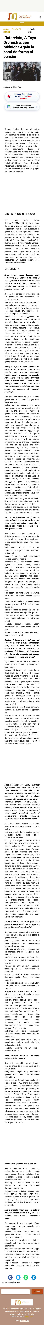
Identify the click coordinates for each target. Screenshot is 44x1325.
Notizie (6, 32)
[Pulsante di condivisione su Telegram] (33, 1277)
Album (6, 29)
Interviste (16, 29)
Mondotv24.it (24, 1321)
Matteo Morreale (28, 1316)
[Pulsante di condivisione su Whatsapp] (25, 1277)
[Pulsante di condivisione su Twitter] (18, 1277)
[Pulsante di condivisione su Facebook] (10, 1277)
